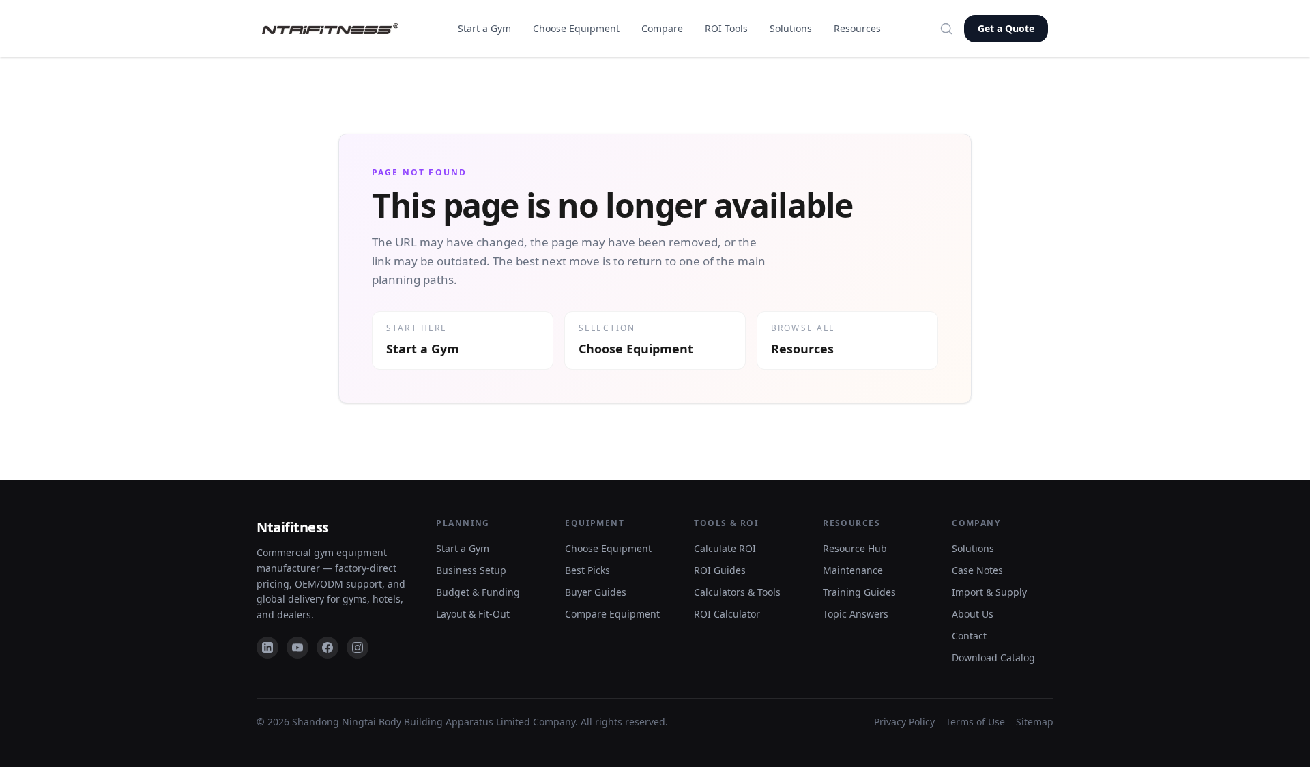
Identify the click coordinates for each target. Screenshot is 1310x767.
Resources (857, 28)
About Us (972, 613)
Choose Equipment (576, 28)
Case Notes (977, 570)
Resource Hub (855, 548)
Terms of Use (975, 721)
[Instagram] (357, 648)
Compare (662, 28)
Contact (969, 635)
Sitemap (1034, 721)
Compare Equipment (612, 613)
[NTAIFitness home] (330, 29)
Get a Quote (1006, 28)
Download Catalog (993, 657)
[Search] (946, 28)
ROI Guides (720, 570)
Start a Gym (484, 28)
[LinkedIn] (267, 648)
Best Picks (587, 570)
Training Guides (859, 591)
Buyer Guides (595, 591)
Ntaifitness (293, 527)
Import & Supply (989, 591)
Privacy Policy (904, 721)
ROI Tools (726, 28)
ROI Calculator (727, 613)
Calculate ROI (725, 548)
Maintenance (853, 570)
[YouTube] (297, 648)
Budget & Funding (478, 591)
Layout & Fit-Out (473, 613)
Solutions (791, 28)
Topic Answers (855, 613)
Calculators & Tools (737, 591)
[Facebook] (327, 648)
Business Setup (471, 570)
